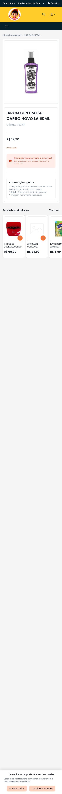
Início (5, 35)
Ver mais (54, 210)
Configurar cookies (42, 788)
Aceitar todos (16, 788)
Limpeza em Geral (18, 35)
